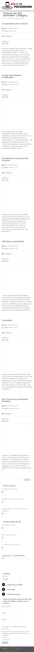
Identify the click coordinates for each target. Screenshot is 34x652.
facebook (3, 43)
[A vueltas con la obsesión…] (4, 549)
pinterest (12, 43)
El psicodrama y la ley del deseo (13, 499)
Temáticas (5, 576)
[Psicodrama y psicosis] (4, 493)
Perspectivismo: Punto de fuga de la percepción (15, 510)
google (8, 43)
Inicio (4, 18)
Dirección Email (6, 606)
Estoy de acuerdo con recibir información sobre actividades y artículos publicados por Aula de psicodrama (15, 633)
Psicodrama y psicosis (9, 489)
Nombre (4, 613)
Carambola (7, 320)
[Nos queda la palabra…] (4, 539)
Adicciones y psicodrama (13, 241)
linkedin (10, 43)
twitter (5, 43)
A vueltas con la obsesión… (11, 545)
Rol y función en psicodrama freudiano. (15, 400)
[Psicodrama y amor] (4, 529)
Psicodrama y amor (8, 525)
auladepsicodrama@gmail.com (10, 650)
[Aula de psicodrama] (17, 5)
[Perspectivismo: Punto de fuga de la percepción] (4, 515)
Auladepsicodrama (13, 28)
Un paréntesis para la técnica (15, 23)
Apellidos (4, 619)
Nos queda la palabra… (10, 535)
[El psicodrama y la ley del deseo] (4, 503)
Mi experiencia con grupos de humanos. (15, 159)
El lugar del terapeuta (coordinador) (11, 76)
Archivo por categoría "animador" (16, 18)
